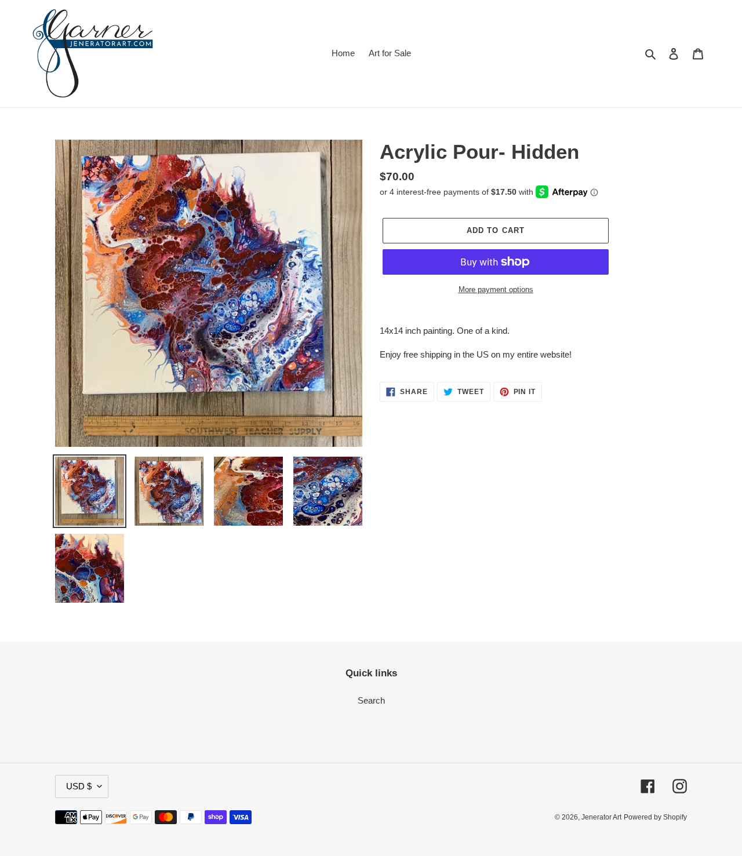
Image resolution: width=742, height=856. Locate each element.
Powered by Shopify (655, 817)
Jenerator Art (601, 817)
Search (371, 700)
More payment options (496, 289)
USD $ (79, 786)
